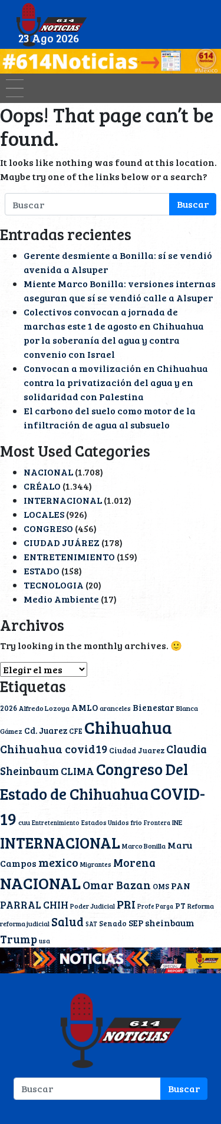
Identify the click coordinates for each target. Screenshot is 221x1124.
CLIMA (77, 771)
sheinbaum (169, 922)
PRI (126, 904)
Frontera (157, 823)
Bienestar (153, 707)
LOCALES (44, 514)
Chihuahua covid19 (53, 748)
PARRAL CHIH (34, 905)
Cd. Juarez (45, 730)
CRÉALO (42, 486)
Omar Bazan (117, 884)
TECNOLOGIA (54, 584)
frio (136, 822)
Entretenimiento (56, 823)
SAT (91, 924)
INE (177, 822)
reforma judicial (25, 923)
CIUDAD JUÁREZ (62, 542)
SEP (135, 923)
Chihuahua (128, 727)
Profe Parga (155, 906)
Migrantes (95, 864)
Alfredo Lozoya (44, 708)
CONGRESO (48, 528)
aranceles (115, 708)
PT (180, 905)
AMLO (84, 707)
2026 (8, 708)
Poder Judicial (92, 905)
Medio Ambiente (61, 599)
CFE (76, 731)
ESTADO (42, 570)
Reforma (200, 905)
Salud (67, 921)
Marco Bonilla (144, 845)
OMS (161, 886)
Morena (134, 862)
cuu (24, 822)
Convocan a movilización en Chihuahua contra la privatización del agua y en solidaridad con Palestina (116, 382)
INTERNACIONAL (63, 500)
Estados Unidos (105, 822)
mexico (58, 862)
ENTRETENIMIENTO (69, 556)
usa (44, 940)
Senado (113, 923)
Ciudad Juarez (136, 750)
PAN (180, 885)
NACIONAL (48, 471)
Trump (18, 939)
